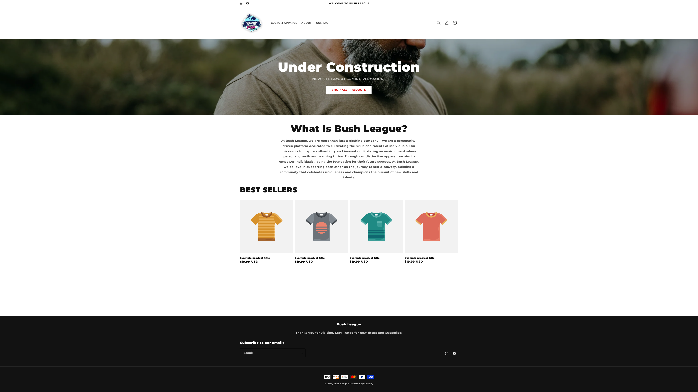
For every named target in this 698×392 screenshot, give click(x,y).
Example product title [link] (255, 257)
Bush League (341, 383)
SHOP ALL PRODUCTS (349, 89)
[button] (439, 23)
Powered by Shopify (361, 383)
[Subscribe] (301, 353)
